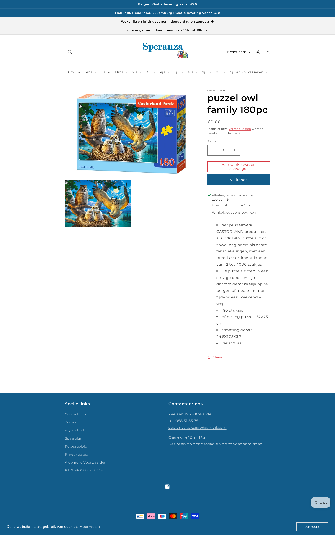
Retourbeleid (76, 446)
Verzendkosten (240, 128)
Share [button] (217, 357)
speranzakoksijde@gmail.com (197, 427)
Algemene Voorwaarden (85, 462)
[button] (70, 52)
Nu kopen (238, 180)
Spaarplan (73, 438)
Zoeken (71, 422)
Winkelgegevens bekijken (234, 212)
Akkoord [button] (312, 527)
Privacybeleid (76, 454)
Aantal (212, 141)
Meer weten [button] (90, 527)
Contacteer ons (78, 414)
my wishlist (75, 430)
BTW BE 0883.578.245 (84, 470)
